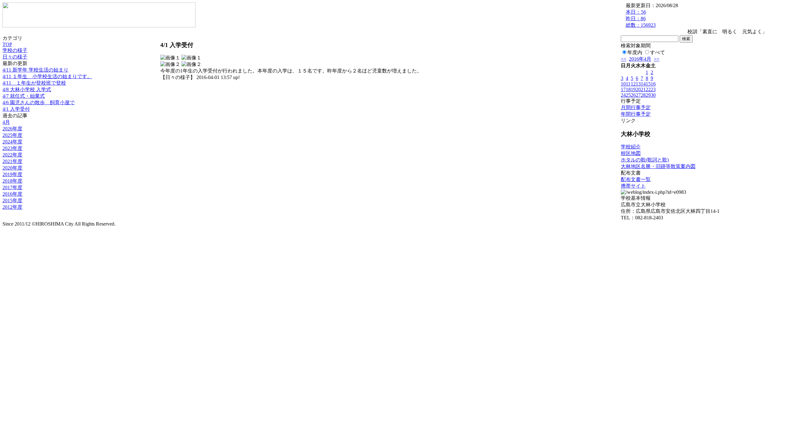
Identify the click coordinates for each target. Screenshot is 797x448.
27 (638, 95)
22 (648, 89)
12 (633, 83)
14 (643, 83)
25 (628, 95)
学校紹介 (631, 146)
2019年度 (12, 174)
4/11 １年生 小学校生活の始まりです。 (47, 76)
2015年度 (12, 200)
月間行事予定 (636, 107)
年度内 (634, 52)
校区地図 (631, 153)
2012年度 (12, 207)
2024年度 (12, 141)
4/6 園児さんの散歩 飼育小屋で (38, 102)
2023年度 (12, 148)
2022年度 (12, 154)
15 (648, 83)
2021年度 (12, 161)
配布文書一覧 (636, 179)
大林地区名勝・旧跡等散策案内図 (658, 166)
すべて (657, 52)
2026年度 (12, 128)
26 (633, 95)
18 (628, 89)
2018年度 (12, 181)
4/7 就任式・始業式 (23, 96)
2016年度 (12, 194)
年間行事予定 (636, 114)
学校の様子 (14, 50)
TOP (7, 44)
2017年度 (12, 187)
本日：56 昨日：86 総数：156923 (641, 18)
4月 (6, 122)
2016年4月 (640, 59)
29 (648, 95)
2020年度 (12, 167)
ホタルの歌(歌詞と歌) (645, 159)
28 (643, 95)
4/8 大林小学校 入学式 (26, 89)
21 (643, 89)
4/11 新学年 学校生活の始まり (35, 69)
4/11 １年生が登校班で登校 (34, 83)
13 (638, 83)
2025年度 (12, 135)
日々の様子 (14, 56)
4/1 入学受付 (16, 109)
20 (638, 89)
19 (633, 89)
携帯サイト (633, 186)
